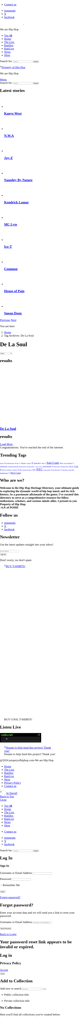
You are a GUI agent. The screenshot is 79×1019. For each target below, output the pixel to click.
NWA (34, 470)
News (7, 51)
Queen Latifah (46, 470)
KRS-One (71, 466)
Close (3, 799)
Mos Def (15, 470)
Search (36, 61)
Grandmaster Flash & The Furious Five (17, 466)
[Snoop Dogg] (41, 302)
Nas (21, 470)
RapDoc (8, 45)
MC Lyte (10, 224)
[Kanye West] (41, 102)
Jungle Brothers (47, 466)
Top (8, 35)
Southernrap (4, 473)
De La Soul (8, 428)
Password (5, 879)
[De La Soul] (39, 395)
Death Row (37, 463)
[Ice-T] (41, 235)
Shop (7, 55)
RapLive (9, 48)
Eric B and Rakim (68, 463)
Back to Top (7, 796)
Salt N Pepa (65, 470)
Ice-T (8, 246)
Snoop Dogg (13, 313)
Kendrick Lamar (16, 202)
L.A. (76, 466)
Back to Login (8, 934)
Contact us (10, 4)
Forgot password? (10, 897)
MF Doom (9, 470)
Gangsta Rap (3, 466)
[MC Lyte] (41, 213)
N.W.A (9, 135)
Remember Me (11, 885)
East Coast (53, 462)
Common (10, 269)
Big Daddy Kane (10, 463)
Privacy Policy (12, 782)
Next (13, 320)
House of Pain (14, 291)
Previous (5, 320)
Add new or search (11, 988)
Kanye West (13, 113)
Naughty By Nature (18, 180)
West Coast (15, 473)
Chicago (23, 463)
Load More (6, 444)
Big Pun (17, 463)
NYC (39, 469)
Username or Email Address (16, 872)
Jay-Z (8, 158)
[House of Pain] (41, 280)
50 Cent (2, 463)
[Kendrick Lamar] (41, 191)
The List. (9, 42)
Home (7, 38)
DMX (43, 463)
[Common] (41, 258)
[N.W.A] (41, 124)
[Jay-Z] (41, 147)
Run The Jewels (56, 470)
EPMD (61, 463)
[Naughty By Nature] (41, 169)
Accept (4, 970)
